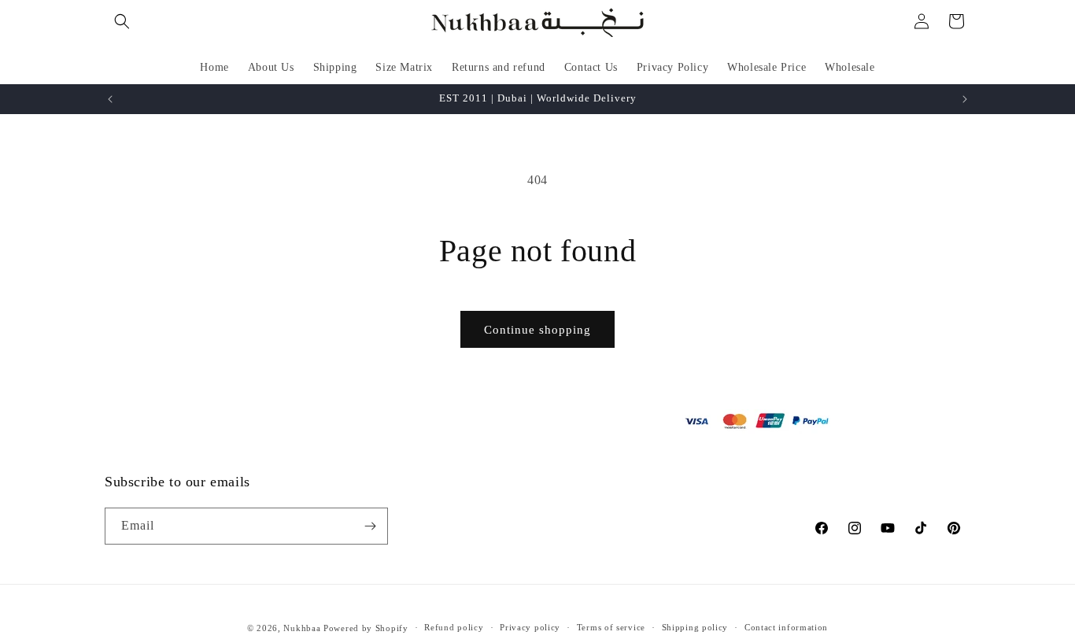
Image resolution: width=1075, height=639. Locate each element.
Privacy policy (530, 628)
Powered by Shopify (365, 628)
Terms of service (611, 628)
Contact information (786, 628)
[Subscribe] (370, 526)
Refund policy (453, 628)
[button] (122, 21)
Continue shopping (537, 329)
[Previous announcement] (110, 99)
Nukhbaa (301, 628)
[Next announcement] (965, 99)
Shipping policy (695, 628)
